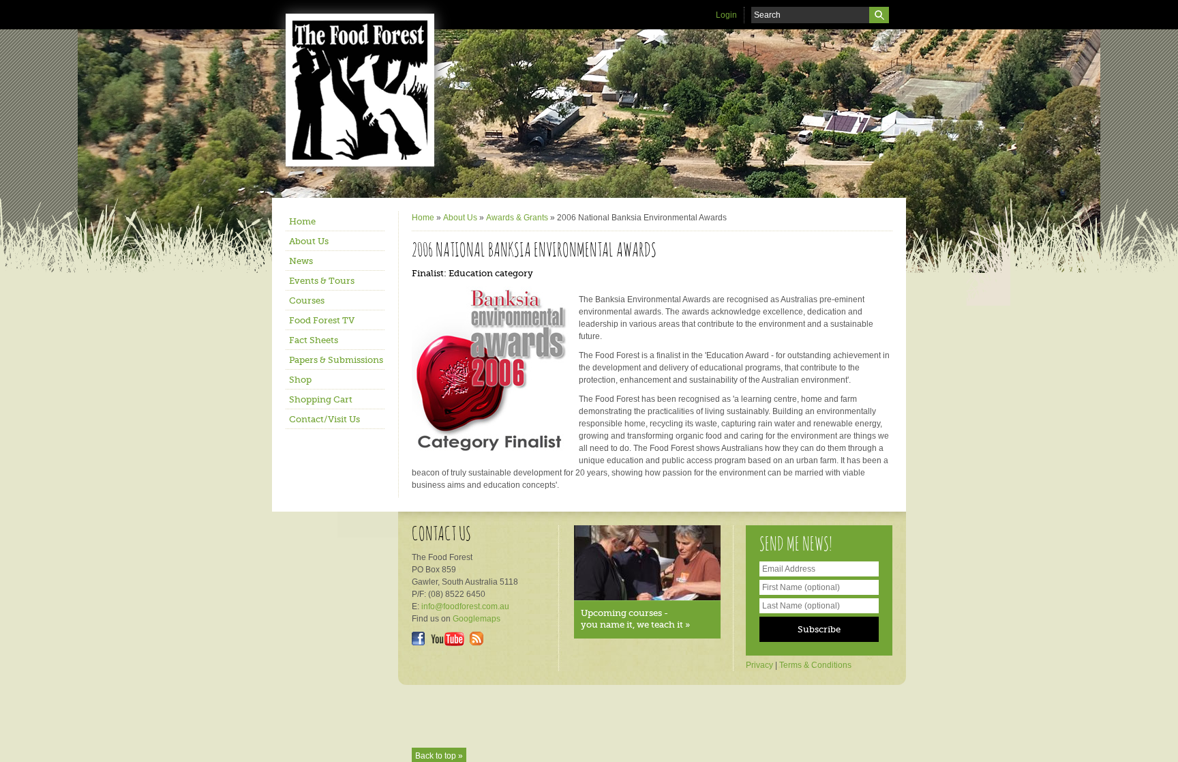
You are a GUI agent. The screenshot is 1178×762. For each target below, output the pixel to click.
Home (302, 221)
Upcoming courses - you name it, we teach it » (635, 619)
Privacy (759, 665)
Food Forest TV (321, 320)
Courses (306, 300)
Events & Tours (321, 281)
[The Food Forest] (371, 90)
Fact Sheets (313, 340)
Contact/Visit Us (324, 419)
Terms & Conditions (815, 665)
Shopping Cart (320, 399)
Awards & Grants (517, 217)
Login (726, 15)
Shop (300, 380)
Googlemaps (476, 619)
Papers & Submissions (336, 360)
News (301, 261)
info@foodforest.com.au (465, 606)
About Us (309, 241)
